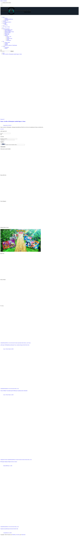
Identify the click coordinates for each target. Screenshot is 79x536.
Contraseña (2, 139)
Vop (3, 41)
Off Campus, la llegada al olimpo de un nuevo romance (8, 461)
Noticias (6, 18)
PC (3, 27)
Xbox (4, 25)
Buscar (12, 51)
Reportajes (6, 20)
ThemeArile (23, 534)
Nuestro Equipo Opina (8, 29)
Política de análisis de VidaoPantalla (11, 45)
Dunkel (4, 125)
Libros (8, 37)
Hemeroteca (9, 40)
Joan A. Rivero (5, 394)
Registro (6, 48)
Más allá (6, 35)
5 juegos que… (7, 34)
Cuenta (4, 46)
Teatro (8, 39)
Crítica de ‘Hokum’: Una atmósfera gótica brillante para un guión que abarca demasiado (13, 390)
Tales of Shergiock (8, 30)
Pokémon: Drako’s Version (9, 31)
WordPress (14, 534)
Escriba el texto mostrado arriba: (11, 144)
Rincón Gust (7, 33)
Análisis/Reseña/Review (9, 19)
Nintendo (4, 21)
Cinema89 (5, 532)
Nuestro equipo (7, 42)
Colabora (6, 43)
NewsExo (18, 534)
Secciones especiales (6, 28)
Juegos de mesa (9, 38)
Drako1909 (5, 465)
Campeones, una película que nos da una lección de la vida (9, 528)
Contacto (6, 44)
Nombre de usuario (3, 138)
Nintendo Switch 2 (8, 22)
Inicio (4, 17)
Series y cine (9, 36)
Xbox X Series (7, 26)
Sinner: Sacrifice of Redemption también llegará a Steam (12, 54)
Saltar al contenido (3, 0)
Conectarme (7, 47)
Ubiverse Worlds (7, 32)
